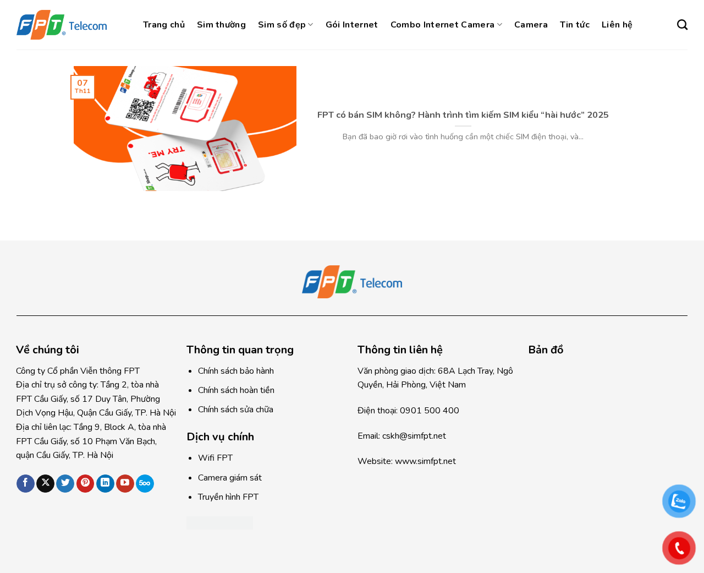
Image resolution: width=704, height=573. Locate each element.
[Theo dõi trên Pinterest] (85, 483)
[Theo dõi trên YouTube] (125, 483)
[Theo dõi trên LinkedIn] (105, 483)
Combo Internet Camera (443, 25)
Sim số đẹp (282, 25)
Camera (531, 25)
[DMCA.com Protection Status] (219, 522)
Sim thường (221, 25)
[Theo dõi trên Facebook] (25, 483)
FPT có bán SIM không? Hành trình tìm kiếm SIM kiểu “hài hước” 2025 (463, 115)
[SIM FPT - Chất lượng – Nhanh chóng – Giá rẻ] (71, 25)
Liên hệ (617, 25)
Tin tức (575, 25)
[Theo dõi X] (45, 483)
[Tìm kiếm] (682, 24)
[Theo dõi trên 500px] (145, 483)
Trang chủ (164, 25)
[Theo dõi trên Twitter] (65, 483)
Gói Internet (352, 25)
